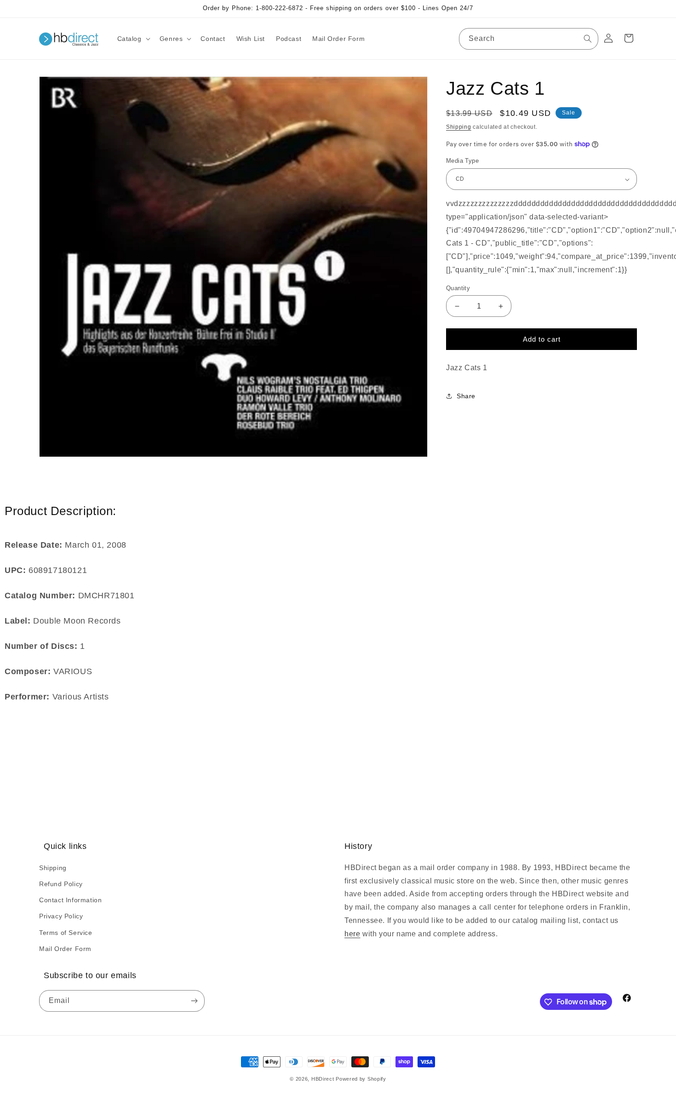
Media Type (462, 161)
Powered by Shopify (361, 1079)
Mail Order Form (65, 948)
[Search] (588, 39)
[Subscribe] (194, 1001)
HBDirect (322, 1079)
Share (466, 396)
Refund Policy (61, 883)
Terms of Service (65, 932)
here (352, 933)
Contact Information (70, 899)
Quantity (458, 288)
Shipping (458, 127)
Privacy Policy (61, 916)
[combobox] (528, 39)
